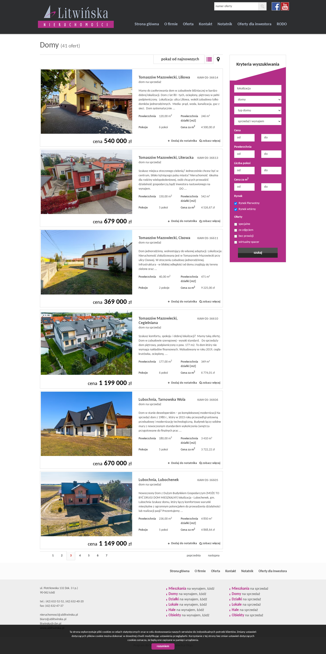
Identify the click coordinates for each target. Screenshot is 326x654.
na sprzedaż (250, 589)
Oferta (188, 24)
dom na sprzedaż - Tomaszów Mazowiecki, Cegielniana (131, 349)
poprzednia (194, 555)
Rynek (238, 196)
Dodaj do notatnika (184, 141)
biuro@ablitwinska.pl (53, 619)
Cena (237, 130)
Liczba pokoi (242, 163)
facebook (276, 6)
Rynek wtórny (247, 209)
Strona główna (147, 24)
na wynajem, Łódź (191, 589)
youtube (285, 6)
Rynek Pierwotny (249, 203)
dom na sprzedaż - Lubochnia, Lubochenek (131, 510)
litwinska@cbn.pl (50, 623)
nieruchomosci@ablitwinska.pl (59, 615)
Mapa (218, 59)
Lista (209, 59)
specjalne (244, 224)
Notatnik (225, 24)
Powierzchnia (242, 147)
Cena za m (241, 179)
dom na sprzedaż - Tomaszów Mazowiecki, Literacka (131, 188)
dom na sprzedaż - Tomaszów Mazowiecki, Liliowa (131, 107)
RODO (282, 24)
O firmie (171, 24)
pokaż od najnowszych (180, 59)
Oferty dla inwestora (254, 24)
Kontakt (205, 24)
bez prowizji (246, 236)
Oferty (238, 217)
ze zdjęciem (246, 230)
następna (214, 555)
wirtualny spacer (249, 242)
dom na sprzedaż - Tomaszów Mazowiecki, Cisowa (131, 268)
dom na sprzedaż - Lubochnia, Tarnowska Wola (131, 430)
